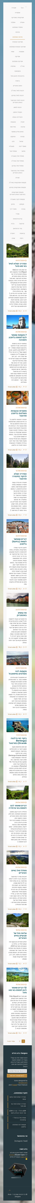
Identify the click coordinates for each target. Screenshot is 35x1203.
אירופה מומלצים (17, 37)
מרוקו (13, 204)
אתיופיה (13, 66)
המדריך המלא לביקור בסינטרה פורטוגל (19, 476)
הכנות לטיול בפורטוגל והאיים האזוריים (17, 101)
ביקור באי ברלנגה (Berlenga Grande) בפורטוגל (18, 740)
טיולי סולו (13, 127)
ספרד (17, 214)
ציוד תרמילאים (17, 228)
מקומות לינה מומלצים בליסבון (19, 1126)
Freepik (14, 1085)
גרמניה (17, 81)
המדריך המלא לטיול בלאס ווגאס (18, 1098)
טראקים (13, 136)
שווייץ (13, 238)
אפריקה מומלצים (17, 61)
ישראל (21, 141)
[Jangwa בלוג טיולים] (25, 5)
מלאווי (23, 151)
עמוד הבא (11, 1041)
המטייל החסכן (17, 112)
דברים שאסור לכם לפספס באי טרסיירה (18, 806)
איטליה (22, 22)
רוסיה (21, 238)
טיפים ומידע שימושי (17, 132)
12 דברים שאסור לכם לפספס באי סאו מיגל (18, 990)
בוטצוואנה (17, 71)
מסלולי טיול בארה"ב (17, 161)
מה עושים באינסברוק (22, 614)
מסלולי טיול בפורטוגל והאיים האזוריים (17, 172)
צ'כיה (12, 224)
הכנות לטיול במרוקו (17, 95)
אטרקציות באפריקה (17, 17)
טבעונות (13, 122)
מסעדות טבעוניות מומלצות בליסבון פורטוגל (19, 413)
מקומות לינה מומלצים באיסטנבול (18, 672)
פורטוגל (21, 224)
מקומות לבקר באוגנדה (17, 199)
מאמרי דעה (22, 146)
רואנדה (12, 233)
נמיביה (23, 209)
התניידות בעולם (17, 117)
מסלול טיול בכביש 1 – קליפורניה (19, 1119)
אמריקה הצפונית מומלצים (18, 47)
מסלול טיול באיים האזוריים (19, 871)
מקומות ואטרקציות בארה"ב (17, 182)
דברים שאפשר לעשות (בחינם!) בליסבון (19, 541)
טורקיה (23, 127)
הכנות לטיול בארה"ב (17, 90)
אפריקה (17, 56)
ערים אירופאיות (17, 219)
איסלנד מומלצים (17, 27)
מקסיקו (21, 204)
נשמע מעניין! (12, 311)
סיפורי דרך (13, 209)
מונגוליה (11, 146)
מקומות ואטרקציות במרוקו (17, 187)
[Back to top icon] (10, 1190)
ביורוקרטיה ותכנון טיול (17, 76)
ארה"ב (22, 66)
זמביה (22, 122)
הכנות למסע (17, 107)
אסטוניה (21, 52)
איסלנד (13, 22)
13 (19, 647)
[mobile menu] (7, 5)
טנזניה (22, 136)
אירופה (17, 32)
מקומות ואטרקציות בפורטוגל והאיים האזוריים (17, 193)
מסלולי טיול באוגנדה (17, 156)
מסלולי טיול (13, 151)
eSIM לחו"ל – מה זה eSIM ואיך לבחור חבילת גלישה (17, 1112)
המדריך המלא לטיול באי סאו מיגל (18, 264)
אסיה (12, 52)
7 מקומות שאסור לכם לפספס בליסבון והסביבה (18, 337)
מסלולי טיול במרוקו (17, 166)
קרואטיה (22, 233)
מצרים (17, 178)
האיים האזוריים (17, 86)
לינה (13, 141)
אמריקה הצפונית (17, 42)
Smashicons (23, 1083)
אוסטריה (17, 13)
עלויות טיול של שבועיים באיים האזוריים (20, 935)
